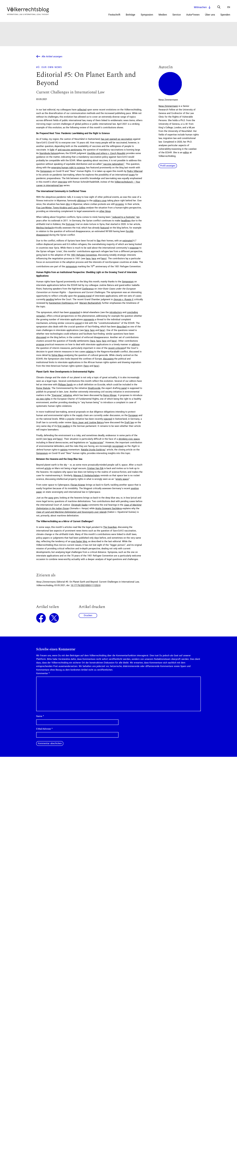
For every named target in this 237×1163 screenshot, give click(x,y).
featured (104, 227)
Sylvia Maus (57, 355)
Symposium (46, 171)
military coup (99, 200)
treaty (132, 174)
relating (90, 351)
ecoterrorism (96, 442)
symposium (71, 266)
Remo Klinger (110, 395)
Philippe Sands (65, 384)
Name (40, 716)
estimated (127, 240)
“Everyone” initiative (61, 395)
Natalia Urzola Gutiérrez (93, 449)
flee (99, 240)
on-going (119, 204)
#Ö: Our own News (49, 67)
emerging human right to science (68, 167)
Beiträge (130, 14)
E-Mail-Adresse (44, 728)
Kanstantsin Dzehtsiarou (61, 303)
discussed (41, 337)
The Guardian (110, 527)
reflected (81, 109)
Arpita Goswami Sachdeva (108, 508)
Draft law (129, 422)
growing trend (84, 295)
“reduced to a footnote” (123, 217)
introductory (115, 312)
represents (88, 319)
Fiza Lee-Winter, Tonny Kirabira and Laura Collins (60, 207)
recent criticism (116, 348)
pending (50, 299)
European (133, 415)
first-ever (70, 224)
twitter (54, 618)
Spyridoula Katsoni (48, 153)
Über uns (210, 14)
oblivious (81, 200)
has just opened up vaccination (116, 139)
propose (40, 344)
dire (68, 204)
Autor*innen (193, 14)
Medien (163, 14)
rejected (108, 418)
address (135, 344)
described (122, 326)
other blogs (105, 211)
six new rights (43, 398)
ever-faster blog (79, 541)
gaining (63, 449)
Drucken (88, 615)
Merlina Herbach (44, 227)
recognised (117, 446)
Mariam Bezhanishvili (90, 303)
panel (124, 388)
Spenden (225, 14)
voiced (78, 323)
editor (186, 152)
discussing (108, 358)
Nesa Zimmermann (168, 106)
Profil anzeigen (167, 165)
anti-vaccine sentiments (70, 149)
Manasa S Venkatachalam (86, 475)
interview (62, 181)
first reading (63, 426)
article (47, 468)
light (52, 149)
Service (176, 14)
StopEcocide (94, 388)
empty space (122, 479)
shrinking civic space (129, 439)
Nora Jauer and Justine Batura (88, 422)
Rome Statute (43, 388)
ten (138, 217)
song (50, 497)
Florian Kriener (77, 484)
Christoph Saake (79, 504)
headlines (126, 220)
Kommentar (43, 673)
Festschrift (114, 14)
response (134, 247)
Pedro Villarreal (135, 171)
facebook (41, 618)
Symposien (147, 14)
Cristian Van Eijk (95, 468)
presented (75, 312)
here (88, 258)
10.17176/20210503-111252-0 (85, 585)
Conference (88, 288)
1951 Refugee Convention (84, 255)
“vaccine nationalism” (113, 164)
